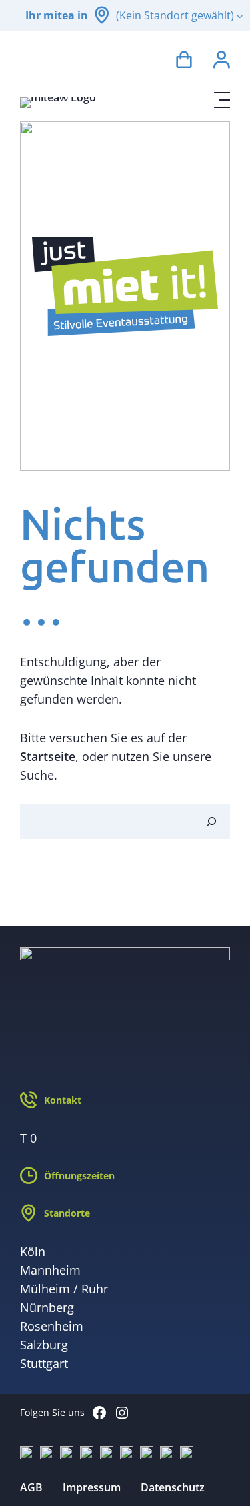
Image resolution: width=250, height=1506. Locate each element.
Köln (32, 1251)
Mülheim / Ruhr (64, 1289)
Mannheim (50, 1270)
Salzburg (44, 1345)
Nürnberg (47, 1307)
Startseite (47, 756)
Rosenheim (51, 1326)
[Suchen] (211, 821)
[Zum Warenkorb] (184, 61)
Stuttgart (44, 1363)
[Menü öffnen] (222, 100)
